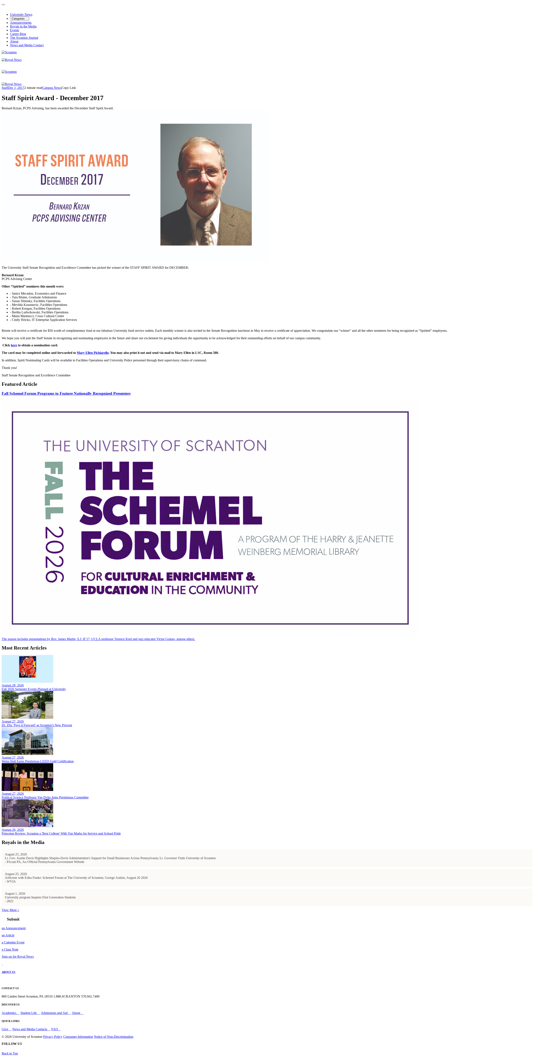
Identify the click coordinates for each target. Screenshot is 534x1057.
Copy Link (69, 88)
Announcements (20, 22)
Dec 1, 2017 (16, 88)
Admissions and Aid (54, 1013)
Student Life (29, 1013)
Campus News (52, 88)
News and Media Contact (27, 45)
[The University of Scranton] (9, 52)
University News (21, 14)
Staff (5, 88)
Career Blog (18, 34)
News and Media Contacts (30, 1029)
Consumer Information (78, 1036)
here (14, 345)
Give (5, 1029)
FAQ (54, 1029)
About (14, 41)
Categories (18, 18)
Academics (9, 1013)
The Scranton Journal (24, 37)
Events (14, 30)
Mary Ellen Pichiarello (93, 352)
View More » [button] (10, 910)
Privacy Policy (52, 1036)
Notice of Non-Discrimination (113, 1036)
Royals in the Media (23, 26)
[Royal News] (11, 60)
